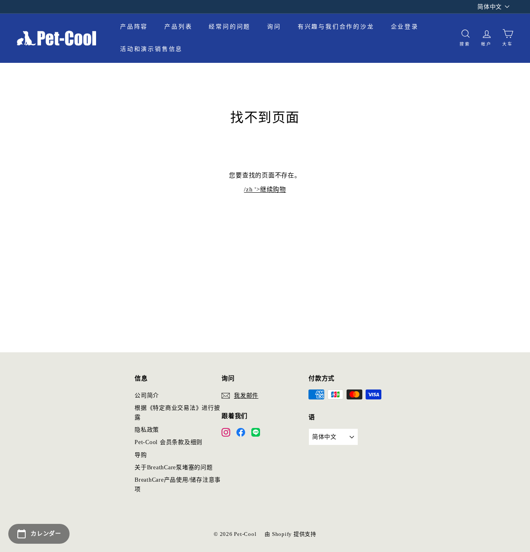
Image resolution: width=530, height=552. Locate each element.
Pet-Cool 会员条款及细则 (168, 442)
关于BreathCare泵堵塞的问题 (174, 467)
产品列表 (178, 27)
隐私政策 (147, 430)
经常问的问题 (230, 27)
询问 (274, 27)
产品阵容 (134, 27)
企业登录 (405, 27)
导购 (141, 455)
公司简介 (147, 395)
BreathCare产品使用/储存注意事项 (178, 484)
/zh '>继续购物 (265, 189)
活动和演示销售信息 (151, 49)
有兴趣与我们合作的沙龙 (336, 27)
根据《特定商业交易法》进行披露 (177, 412)
